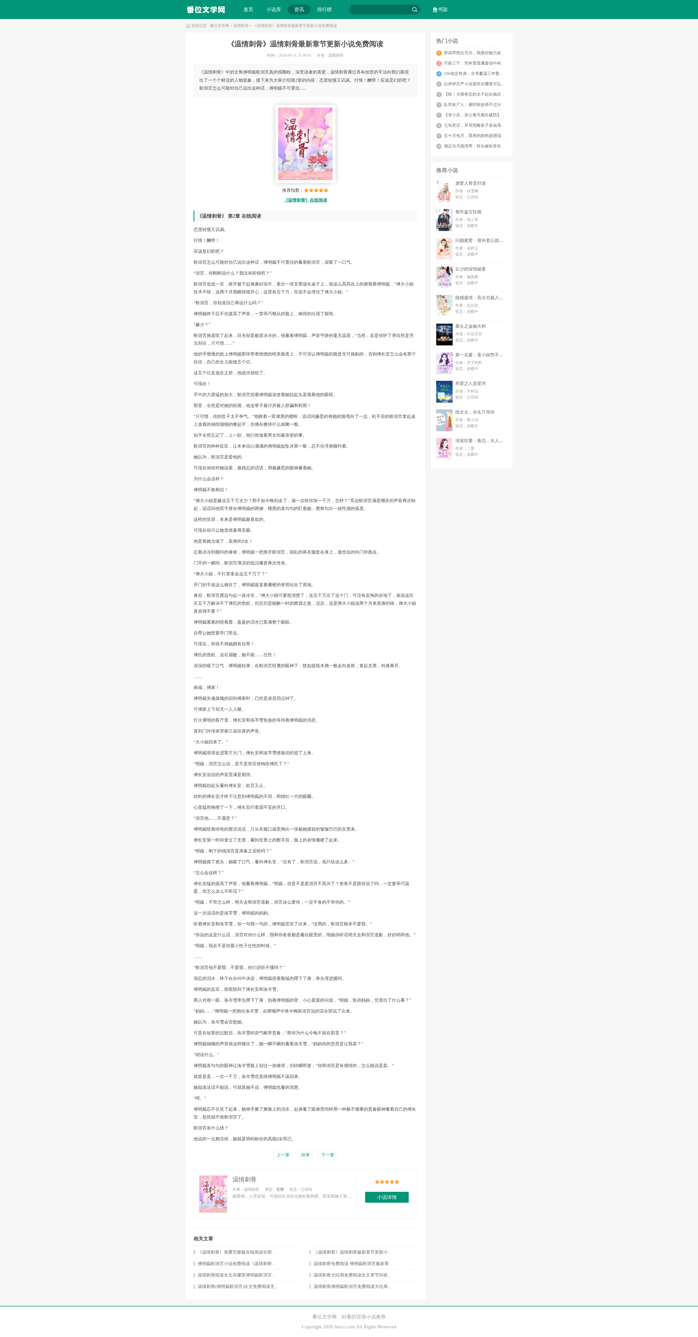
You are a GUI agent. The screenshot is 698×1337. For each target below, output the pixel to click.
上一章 (283, 1155)
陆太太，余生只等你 (475, 412)
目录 (305, 1155)
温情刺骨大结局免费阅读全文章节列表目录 (355, 1275)
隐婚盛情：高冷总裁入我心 (481, 297)
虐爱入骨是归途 (470, 183)
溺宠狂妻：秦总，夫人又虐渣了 (485, 440)
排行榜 (324, 9)
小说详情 (387, 1197)
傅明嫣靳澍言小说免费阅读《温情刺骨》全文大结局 (248, 1263)
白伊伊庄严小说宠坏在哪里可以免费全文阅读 (485, 84)
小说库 (273, 9)
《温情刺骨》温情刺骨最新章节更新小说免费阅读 (362, 1252)
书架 (443, 9)
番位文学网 (219, 26)
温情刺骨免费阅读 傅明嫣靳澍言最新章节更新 (358, 1263)
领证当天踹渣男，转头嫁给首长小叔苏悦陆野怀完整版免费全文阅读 (505, 146)
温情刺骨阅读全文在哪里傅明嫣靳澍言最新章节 (243, 1275)
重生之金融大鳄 (470, 326)
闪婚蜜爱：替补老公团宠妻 (481, 240)
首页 (248, 9)
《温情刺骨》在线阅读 (305, 200)
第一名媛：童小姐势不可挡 (481, 355)
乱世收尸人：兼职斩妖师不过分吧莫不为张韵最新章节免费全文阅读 (505, 104)
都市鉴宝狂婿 (468, 211)
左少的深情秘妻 (470, 269)
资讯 (299, 9)
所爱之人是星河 (470, 383)
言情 (280, 1189)
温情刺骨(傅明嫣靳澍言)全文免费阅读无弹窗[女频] (246, 1286)
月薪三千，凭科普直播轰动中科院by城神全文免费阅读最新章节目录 (505, 63)
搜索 (414, 9)
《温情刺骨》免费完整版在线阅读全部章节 (239, 1252)
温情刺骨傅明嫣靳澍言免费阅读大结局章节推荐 (359, 1286)
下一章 (327, 1155)
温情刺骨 (241, 26)
